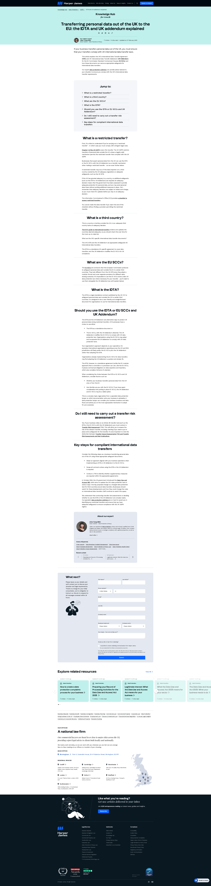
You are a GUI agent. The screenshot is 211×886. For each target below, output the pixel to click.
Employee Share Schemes (81, 716)
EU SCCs (88, 268)
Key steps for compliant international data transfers (103, 123)
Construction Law (86, 840)
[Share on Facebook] (99, 32)
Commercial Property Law (88, 837)
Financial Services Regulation (127, 716)
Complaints (133, 835)
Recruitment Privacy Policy (137, 847)
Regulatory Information (136, 849)
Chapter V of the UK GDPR (91, 150)
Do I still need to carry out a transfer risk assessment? (103, 117)
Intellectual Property (84, 719)
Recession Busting (96, 719)
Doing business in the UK (65, 716)
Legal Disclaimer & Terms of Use (138, 842)
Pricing (107, 3)
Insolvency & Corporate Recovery (67, 719)
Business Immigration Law (88, 833)
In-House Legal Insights (144, 716)
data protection (106, 526)
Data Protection (73, 9)
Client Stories (109, 830)
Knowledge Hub (62, 9)
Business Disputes (63, 714)
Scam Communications (136, 852)
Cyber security (80, 544)
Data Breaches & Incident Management (97, 544)
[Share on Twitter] (102, 32)
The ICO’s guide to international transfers (96, 230)
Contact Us (130, 3)
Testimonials (109, 842)
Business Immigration (87, 714)
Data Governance (114, 544)
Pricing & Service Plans (112, 840)
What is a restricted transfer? (98, 93)
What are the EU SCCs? (95, 101)
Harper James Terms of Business (138, 840)
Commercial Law (111, 714)
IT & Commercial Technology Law (90, 859)
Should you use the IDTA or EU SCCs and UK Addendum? (104, 110)
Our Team (108, 837)
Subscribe (103, 811)
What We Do (91, 3)
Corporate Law (135, 714)
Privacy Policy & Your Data (137, 845)
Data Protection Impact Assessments (86, 549)
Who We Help (100, 3)
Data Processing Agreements (84, 546)
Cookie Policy (133, 833)
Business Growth (74, 714)
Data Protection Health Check (121, 546)
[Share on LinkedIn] (105, 32)
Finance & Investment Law (109, 716)
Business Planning (99, 714)
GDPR (81, 9)
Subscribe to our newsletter (113, 845)
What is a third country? (95, 97)
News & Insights (121, 3)
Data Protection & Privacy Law (102, 546)
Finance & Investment (87, 852)
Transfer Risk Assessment (91, 427)
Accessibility (133, 830)
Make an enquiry (147, 9)
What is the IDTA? (92, 105)
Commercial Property (124, 714)
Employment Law (95, 716)
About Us (112, 3)
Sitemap (132, 854)
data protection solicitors (98, 70)
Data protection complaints (137, 837)
